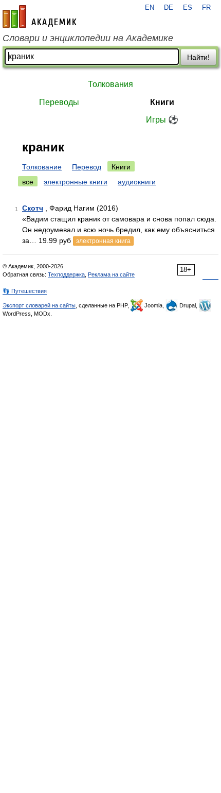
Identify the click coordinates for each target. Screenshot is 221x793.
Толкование (42, 167)
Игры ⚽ (162, 119)
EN (149, 7)
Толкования (110, 84)
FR (206, 7)
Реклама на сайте (111, 274)
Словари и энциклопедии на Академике (88, 38)
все (27, 182)
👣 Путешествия (25, 291)
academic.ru (40, 16)
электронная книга (103, 241)
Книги (162, 102)
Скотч (32, 208)
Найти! (198, 57)
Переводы (59, 102)
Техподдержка (66, 274)
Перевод (86, 167)
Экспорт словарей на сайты (39, 305)
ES (187, 7)
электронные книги (75, 182)
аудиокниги (137, 182)
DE (168, 7)
